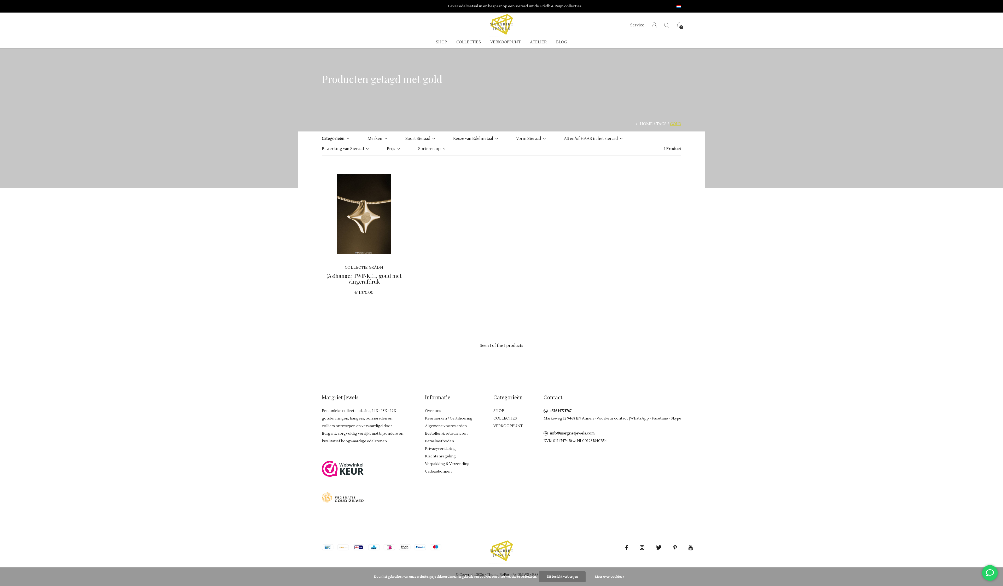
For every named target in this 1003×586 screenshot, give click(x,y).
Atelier (538, 42)
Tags (661, 124)
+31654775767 (561, 411)
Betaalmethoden (439, 441)
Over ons (433, 411)
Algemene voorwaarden (446, 426)
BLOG (561, 42)
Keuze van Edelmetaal (473, 138)
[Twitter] (659, 547)
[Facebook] (626, 547)
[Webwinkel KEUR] (343, 468)
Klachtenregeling (440, 456)
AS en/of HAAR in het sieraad (591, 138)
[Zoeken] (666, 25)
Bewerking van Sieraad (343, 148)
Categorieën (333, 138)
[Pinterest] (675, 547)
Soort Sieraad (417, 138)
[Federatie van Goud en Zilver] (343, 497)
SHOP (441, 42)
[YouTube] (691, 547)
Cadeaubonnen (438, 471)
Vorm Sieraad (528, 138)
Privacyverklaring (440, 448)
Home (646, 124)
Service (637, 25)
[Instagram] (642, 547)
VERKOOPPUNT (505, 42)
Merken (375, 138)
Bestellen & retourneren (446, 433)
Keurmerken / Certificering (449, 418)
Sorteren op (429, 148)
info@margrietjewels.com (572, 433)
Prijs (391, 148)
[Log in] (654, 25)
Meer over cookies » (609, 577)
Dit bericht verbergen (562, 577)
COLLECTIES (468, 42)
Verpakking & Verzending (447, 464)
